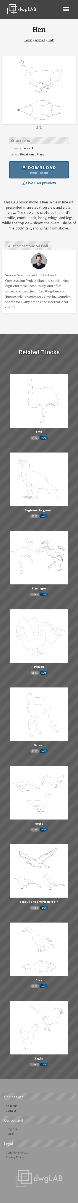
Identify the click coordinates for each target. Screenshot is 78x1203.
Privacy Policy (15, 1157)
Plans (40, 154)
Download (41, 169)
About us (11, 1106)
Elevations (27, 154)
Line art (28, 148)
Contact (11, 1110)
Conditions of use (17, 1152)
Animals (40, 40)
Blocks (28, 40)
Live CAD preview (40, 182)
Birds (51, 40)
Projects (11, 1129)
